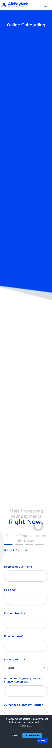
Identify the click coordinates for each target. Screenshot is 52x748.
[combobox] (26, 667)
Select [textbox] (11, 668)
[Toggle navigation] (46, 5)
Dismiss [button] (16, 735)
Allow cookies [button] (32, 735)
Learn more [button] (26, 726)
